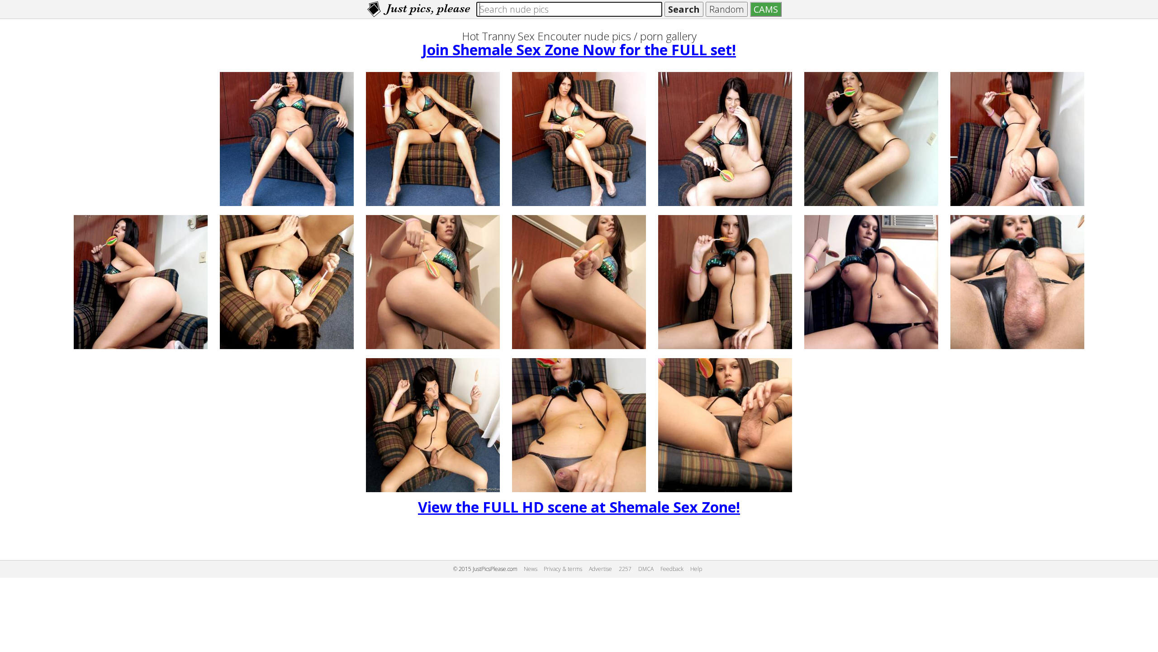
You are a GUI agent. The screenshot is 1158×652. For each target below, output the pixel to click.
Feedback (671, 569)
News (530, 569)
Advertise (600, 569)
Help (696, 569)
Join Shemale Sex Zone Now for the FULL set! (579, 49)
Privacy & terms (563, 569)
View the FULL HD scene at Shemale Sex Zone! (579, 507)
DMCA (646, 569)
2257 (625, 569)
